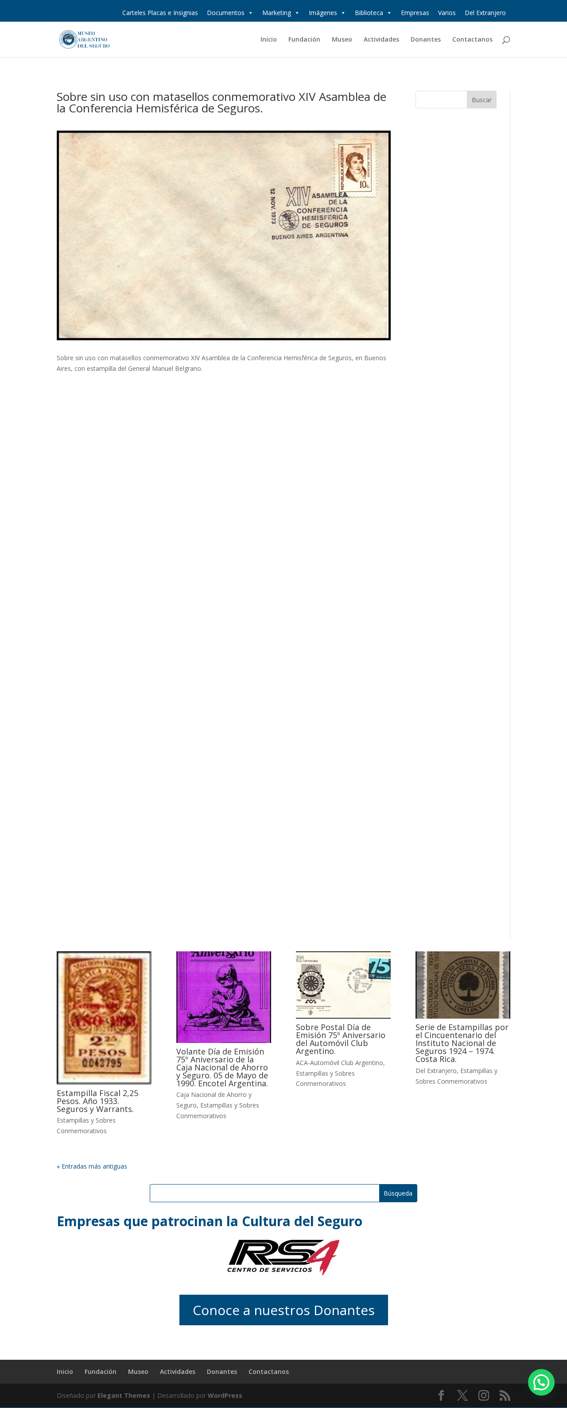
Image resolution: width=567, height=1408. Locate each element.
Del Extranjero (485, 12)
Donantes (426, 39)
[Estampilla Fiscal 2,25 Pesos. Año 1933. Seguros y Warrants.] (104, 1017)
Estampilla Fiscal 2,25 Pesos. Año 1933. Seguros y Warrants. (97, 1101)
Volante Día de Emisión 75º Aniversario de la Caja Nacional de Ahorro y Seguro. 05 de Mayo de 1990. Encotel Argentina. (222, 1067)
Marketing (276, 12)
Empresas (415, 12)
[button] (541, 1382)
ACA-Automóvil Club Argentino (339, 1062)
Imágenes (323, 12)
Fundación (304, 39)
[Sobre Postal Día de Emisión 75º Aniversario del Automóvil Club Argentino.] (343, 985)
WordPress (225, 1395)
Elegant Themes (123, 1395)
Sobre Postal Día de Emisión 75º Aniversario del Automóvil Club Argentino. (340, 1039)
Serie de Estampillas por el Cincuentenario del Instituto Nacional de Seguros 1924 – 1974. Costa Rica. (462, 1043)
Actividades (381, 39)
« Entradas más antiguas (92, 1166)
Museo (342, 39)
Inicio (268, 39)
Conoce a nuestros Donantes (284, 1310)
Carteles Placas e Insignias (160, 12)
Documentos (226, 12)
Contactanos (472, 39)
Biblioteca (369, 12)
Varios (447, 12)
